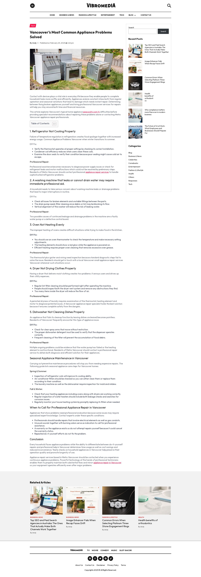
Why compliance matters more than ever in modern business (155, 112)
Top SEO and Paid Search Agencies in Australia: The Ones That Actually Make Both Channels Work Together (157, 48)
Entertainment (108, 15)
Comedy (104, 550)
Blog (131, 15)
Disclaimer (101, 565)
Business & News (66, 15)
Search (131, 27)
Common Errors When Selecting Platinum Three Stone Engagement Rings (155, 79)
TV (88, 550)
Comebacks (133, 163)
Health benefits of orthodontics (148, 522)
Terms (123, 565)
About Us (79, 565)
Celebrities (132, 159)
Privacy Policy (113, 565)
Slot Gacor (125, 550)
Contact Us (146, 15)
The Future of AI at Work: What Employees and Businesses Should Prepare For (155, 129)
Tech (121, 15)
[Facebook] (90, 558)
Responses (132, 180)
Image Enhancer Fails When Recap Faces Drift (154, 62)
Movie (95, 550)
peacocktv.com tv (91, 111)
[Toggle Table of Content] (53, 124)
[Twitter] (100, 558)
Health (131, 173)
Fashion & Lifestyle (87, 15)
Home (52, 15)
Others (131, 177)
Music (114, 550)
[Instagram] (95, 558)
